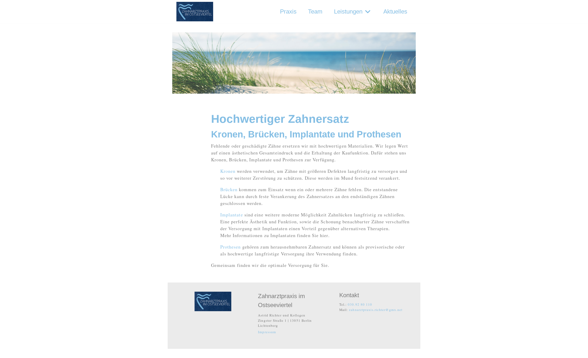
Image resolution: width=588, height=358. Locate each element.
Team (315, 11)
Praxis (288, 11)
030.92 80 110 (359, 304)
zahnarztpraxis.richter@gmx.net (375, 309)
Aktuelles (395, 11)
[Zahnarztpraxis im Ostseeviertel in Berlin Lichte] (194, 11)
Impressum (267, 332)
